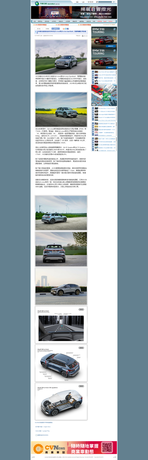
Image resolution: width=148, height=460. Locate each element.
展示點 (38, 28)
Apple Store (47, 426)
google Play (46, 431)
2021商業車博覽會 (63, 25)
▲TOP (33, 457)
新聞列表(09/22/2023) (42, 435)
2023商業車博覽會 (85, 25)
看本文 (56, 28)
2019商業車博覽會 (41, 25)
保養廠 (47, 28)
